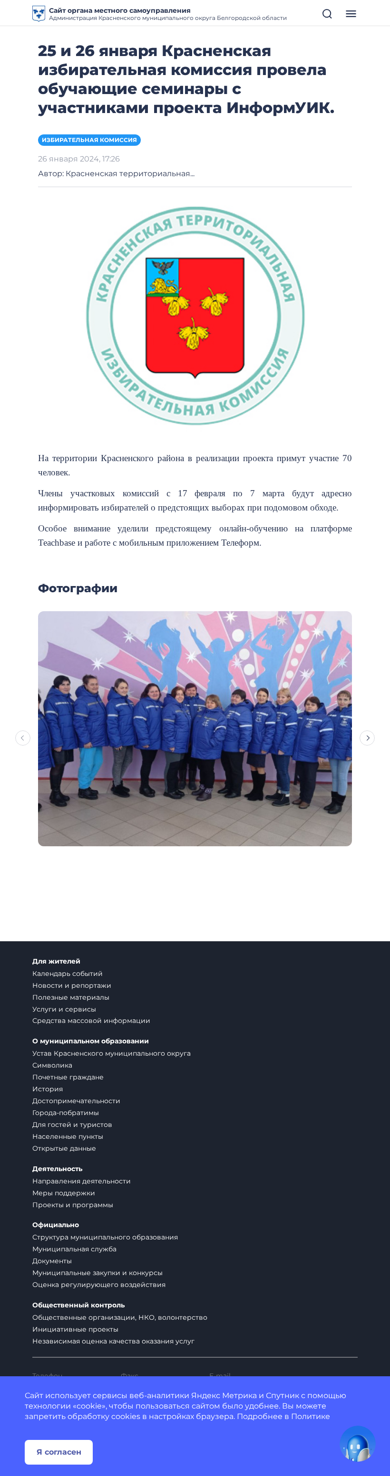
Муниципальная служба (74, 1249)
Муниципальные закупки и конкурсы (97, 1272)
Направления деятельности (81, 1181)
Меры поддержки (63, 1193)
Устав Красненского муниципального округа (111, 1053)
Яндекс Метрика (224, 1395)
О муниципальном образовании (90, 1041)
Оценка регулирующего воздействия (99, 1284)
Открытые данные (64, 1148)
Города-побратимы (65, 1112)
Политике (310, 1416)
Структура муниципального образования (105, 1237)
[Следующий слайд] (367, 738)
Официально (55, 1225)
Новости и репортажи (71, 985)
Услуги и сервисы (64, 1009)
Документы (52, 1261)
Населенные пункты (67, 1136)
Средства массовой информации (91, 1020)
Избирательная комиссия (89, 139)
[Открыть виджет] (358, 1444)
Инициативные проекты (75, 1329)
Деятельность (57, 1169)
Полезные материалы (70, 997)
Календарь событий (67, 973)
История (47, 1089)
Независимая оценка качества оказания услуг (113, 1341)
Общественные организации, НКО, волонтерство (119, 1317)
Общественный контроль (78, 1305)
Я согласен (59, 1452)
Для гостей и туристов (72, 1124)
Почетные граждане (68, 1077)
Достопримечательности (76, 1101)
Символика (52, 1065)
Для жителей (56, 961)
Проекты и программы (72, 1205)
